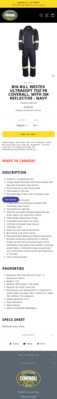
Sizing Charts (28, 363)
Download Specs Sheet (13, 326)
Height (22, 120)
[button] (10, 199)
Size (36, 120)
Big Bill (28, 83)
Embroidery (28, 335)
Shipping (19, 110)
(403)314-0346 (23, 147)
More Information (28, 355)
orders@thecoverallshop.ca (19, 149)
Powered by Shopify (28, 397)
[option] (28, 3)
